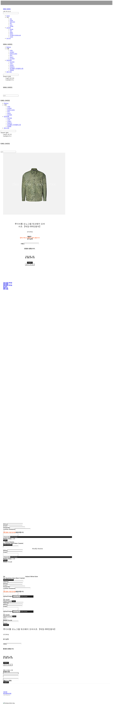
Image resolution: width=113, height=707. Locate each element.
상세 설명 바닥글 (7, 285)
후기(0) (5, 286)
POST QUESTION (8, 579)
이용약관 (5, 692)
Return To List (7, 601)
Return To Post (7, 616)
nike (11, 19)
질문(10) (5, 287)
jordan (11, 20)
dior (11, 23)
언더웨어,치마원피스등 (15, 35)
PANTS (11, 33)
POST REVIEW (8, 544)
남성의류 (8, 27)
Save (13, 601)
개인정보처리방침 (7, 693)
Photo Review (9, 542)
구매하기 (6, 624)
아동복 (11, 37)
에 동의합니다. (13, 532)
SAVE (5, 540)
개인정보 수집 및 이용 (9, 532)
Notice (8, 16)
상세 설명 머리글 (7, 282)
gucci (11, 25)
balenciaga (12, 22)
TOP (11, 31)
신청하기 (6, 682)
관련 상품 (5, 289)
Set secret (6, 599)
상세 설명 (5, 284)
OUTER (11, 29)
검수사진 (8, 38)
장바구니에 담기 (8, 664)
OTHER (11, 26)
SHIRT (11, 32)
